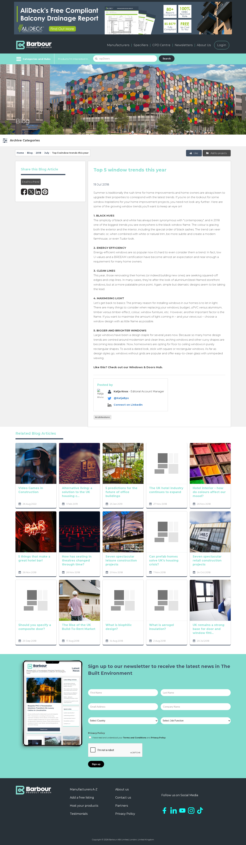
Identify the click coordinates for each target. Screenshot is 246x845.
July (46, 152)
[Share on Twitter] (31, 192)
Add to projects (218, 153)
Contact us (123, 797)
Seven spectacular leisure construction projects (121, 560)
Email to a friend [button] (30, 181)
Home (20, 152)
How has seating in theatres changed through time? (76, 560)
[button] (21, 140)
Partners (121, 805)
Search (167, 58)
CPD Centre (161, 45)
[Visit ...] (35, 463)
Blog (30, 152)
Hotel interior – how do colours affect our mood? (209, 492)
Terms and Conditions (134, 738)
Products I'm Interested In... (74, 58)
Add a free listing (82, 797)
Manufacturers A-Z (83, 789)
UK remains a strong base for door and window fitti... (208, 629)
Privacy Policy (96, 733)
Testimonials (79, 813)
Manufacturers (118, 45)
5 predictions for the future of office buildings (121, 492)
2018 (38, 152)
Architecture (102, 417)
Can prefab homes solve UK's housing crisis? (163, 560)
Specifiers (141, 45)
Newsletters (184, 45)
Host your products (84, 805)
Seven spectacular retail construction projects (207, 560)
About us (122, 789)
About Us (204, 45)
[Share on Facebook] (24, 192)
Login (221, 45)
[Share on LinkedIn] (38, 192)
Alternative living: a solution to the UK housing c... (77, 492)
